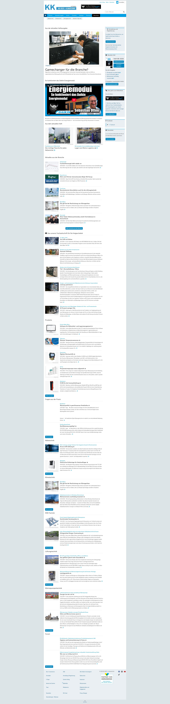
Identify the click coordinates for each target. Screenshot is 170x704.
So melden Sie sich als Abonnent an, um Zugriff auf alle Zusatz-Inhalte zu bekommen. (114, 36)
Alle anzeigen (49, 436)
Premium (88, 15)
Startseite (45, 15)
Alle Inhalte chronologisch (86, 671)
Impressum (82, 679)
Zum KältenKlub (110, 114)
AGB (64, 671)
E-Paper (48, 679)
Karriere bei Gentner (50, 683)
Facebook (112, 124)
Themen (50, 15)
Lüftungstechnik (67, 18)
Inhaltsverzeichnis (118, 61)
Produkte (74, 15)
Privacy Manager (83, 693)
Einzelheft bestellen (118, 65)
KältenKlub (96, 15)
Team (47, 687)
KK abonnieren (83, 683)
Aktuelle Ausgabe (59, 15)
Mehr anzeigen (49, 395)
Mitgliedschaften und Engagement (84, 688)
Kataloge (81, 15)
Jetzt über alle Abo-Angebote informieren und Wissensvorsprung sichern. (113, 47)
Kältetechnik (50, 18)
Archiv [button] (67, 15)
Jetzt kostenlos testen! (112, 84)
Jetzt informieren (110, 41)
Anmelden (48, 675)
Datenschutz (82, 675)
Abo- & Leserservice (50, 671)
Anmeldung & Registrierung (69, 675)
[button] (68, 15)
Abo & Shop (102, 2)
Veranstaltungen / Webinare (52, 697)
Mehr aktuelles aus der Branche (74, 228)
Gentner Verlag (66, 679)
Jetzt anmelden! (110, 139)
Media (107, 2)
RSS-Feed (65, 693)
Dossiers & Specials (77, 18)
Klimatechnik (58, 18)
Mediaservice (66, 687)
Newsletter (111, 2)
